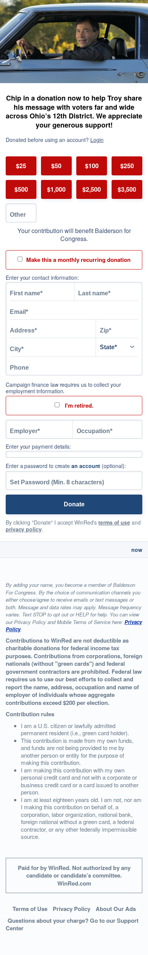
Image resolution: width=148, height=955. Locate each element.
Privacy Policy (71, 909)
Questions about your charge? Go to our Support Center (72, 924)
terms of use (114, 522)
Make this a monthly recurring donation (78, 259)
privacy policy (24, 529)
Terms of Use (30, 909)
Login (97, 139)
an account (85, 466)
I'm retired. (78, 405)
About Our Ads (116, 909)
